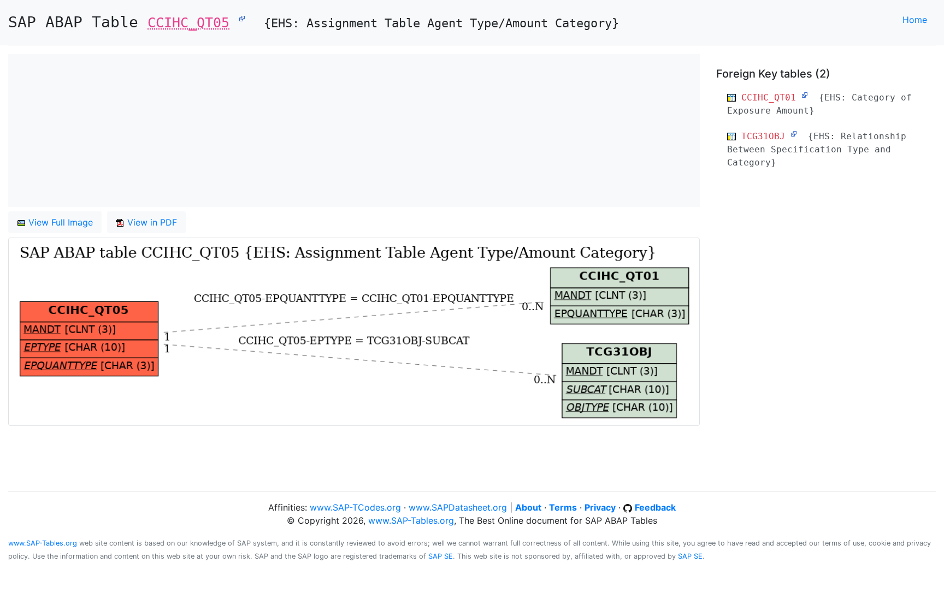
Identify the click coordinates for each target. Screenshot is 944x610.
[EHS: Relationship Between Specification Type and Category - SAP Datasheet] (793, 134)
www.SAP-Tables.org (411, 520)
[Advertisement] (336, 130)
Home (914, 19)
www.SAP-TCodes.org (355, 507)
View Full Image (59, 222)
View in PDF (151, 222)
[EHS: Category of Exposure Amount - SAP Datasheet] (804, 95)
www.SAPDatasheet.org (458, 507)
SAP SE (440, 556)
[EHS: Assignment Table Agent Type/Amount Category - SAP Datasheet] (242, 18)
